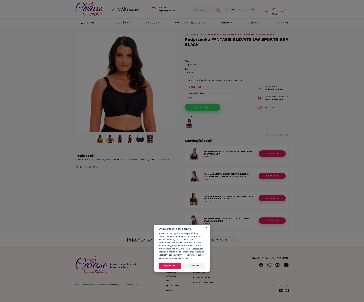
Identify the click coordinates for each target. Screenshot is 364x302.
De (246, 10)
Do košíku (202, 107)
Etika (168, 281)
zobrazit (272, 154)
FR (240, 10)
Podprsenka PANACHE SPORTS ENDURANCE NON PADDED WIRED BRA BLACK (228, 197)
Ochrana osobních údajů (110, 285)
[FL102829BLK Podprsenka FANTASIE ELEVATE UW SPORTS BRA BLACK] (125, 82)
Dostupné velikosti (196, 93)
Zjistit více (219, 240)
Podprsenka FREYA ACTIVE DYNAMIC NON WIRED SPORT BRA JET (228, 152)
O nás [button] (252, 22)
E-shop (89, 22)
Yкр (253, 10)
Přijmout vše (169, 265)
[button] (210, 98)
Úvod (187, 34)
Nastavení (194, 265)
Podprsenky (199, 34)
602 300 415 (128, 10)
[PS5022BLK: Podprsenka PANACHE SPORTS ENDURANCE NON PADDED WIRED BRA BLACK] (194, 204)
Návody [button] (152, 22)
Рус (234, 10)
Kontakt (282, 22)
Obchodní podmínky (202, 273)
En (227, 10)
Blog (226, 22)
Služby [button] (122, 22)
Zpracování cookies (178, 258)
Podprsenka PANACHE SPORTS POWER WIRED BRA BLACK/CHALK (226, 219)
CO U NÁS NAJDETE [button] (190, 22)
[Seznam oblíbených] (274, 10)
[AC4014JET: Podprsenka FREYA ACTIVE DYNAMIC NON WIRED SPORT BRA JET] (194, 159)
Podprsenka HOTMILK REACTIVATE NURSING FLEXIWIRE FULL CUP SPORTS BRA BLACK (226, 175)
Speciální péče (172, 286)
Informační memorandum (204, 282)
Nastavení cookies (130, 285)
